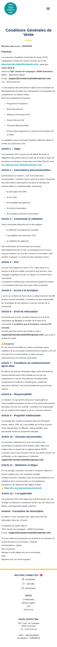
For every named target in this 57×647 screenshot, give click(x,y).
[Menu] (48, 9)
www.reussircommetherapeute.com (19, 64)
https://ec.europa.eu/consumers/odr (23, 488)
